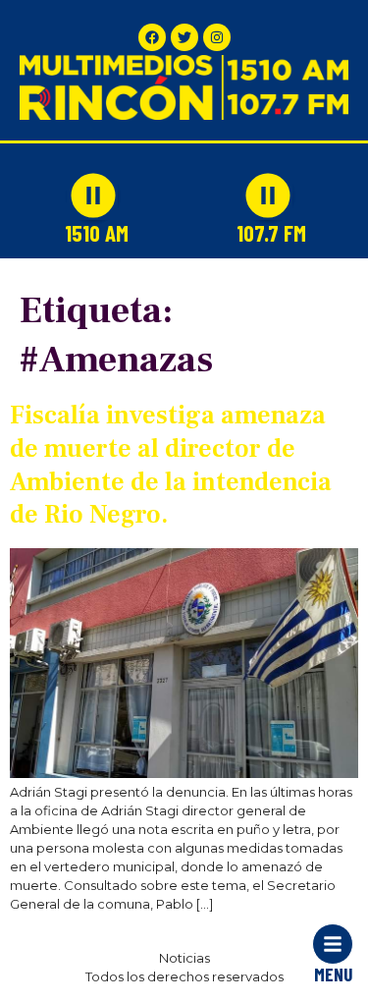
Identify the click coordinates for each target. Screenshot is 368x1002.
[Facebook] (152, 37)
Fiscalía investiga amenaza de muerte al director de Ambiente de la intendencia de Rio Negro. (171, 465)
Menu (333, 974)
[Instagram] (217, 37)
